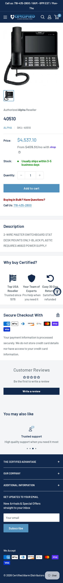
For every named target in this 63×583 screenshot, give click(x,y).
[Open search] (43, 17)
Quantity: (9, 175)
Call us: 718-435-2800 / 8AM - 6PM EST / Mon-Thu (31, 6)
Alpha (8, 127)
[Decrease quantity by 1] (21, 175)
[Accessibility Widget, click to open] (57, 291)
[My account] (49, 17)
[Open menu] (5, 17)
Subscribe (16, 528)
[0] (56, 17)
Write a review (31, 391)
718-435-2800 (23, 205)
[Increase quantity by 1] (39, 175)
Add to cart (31, 188)
